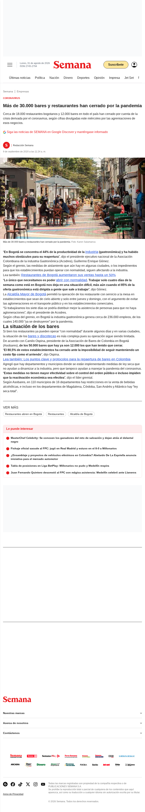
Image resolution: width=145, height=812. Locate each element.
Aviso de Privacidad (17, 794)
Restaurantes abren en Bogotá (23, 413)
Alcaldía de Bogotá (81, 413)
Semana (8, 91)
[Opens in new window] (13, 784)
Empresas (23, 91)
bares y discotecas (42, 336)
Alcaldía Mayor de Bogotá (26, 294)
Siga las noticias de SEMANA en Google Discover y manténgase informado (57, 132)
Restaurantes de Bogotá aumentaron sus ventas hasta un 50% (68, 275)
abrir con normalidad (71, 280)
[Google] (5, 784)
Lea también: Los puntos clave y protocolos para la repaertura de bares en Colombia (66, 359)
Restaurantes (56, 413)
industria (91, 252)
